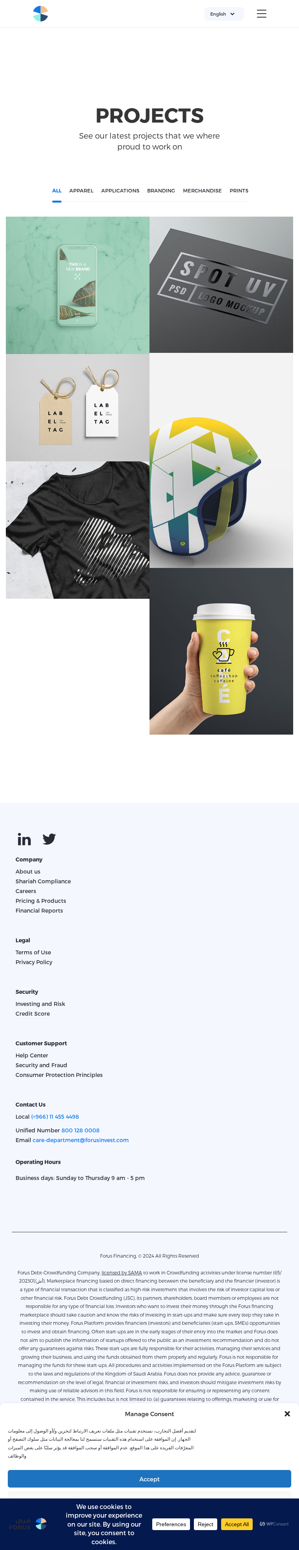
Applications (78, 291)
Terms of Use (33, 952)
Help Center (32, 1055)
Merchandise (221, 466)
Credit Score (33, 1013)
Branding (222, 290)
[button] (287, 1414)
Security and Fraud (41, 1065)
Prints (78, 413)
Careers (26, 891)
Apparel (78, 536)
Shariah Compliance (43, 881)
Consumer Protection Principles (59, 1074)
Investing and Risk (40, 1003)
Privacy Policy (34, 962)
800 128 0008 (81, 1130)
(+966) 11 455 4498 (55, 1116)
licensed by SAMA (122, 1272)
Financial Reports (39, 910)
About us (28, 871)
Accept (149, 1478)
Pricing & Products (41, 900)
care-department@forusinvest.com (81, 1140)
